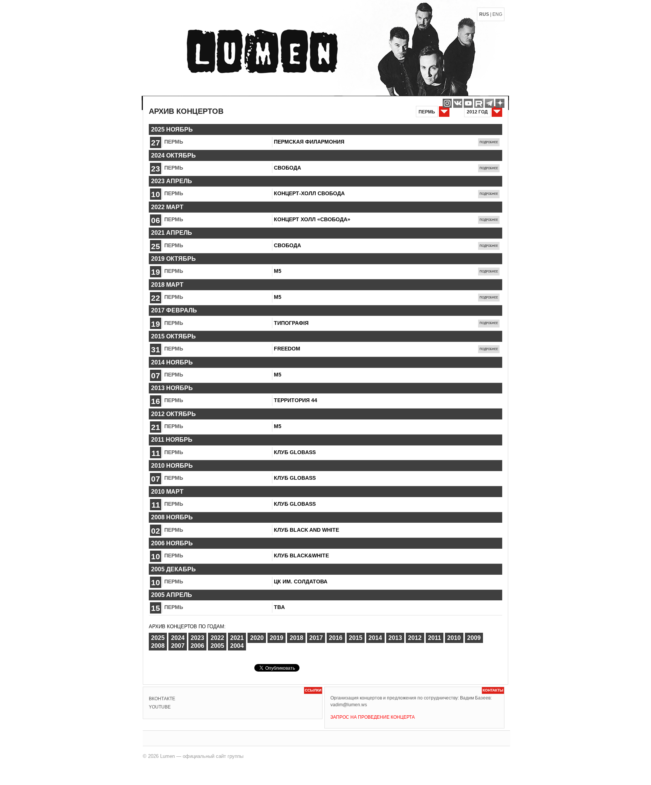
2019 (276, 638)
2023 (197, 638)
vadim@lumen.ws (348, 704)
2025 (158, 638)
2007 (178, 645)
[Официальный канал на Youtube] (468, 103)
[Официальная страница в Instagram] (447, 103)
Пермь (173, 142)
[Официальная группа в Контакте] (457, 103)
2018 (296, 638)
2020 (257, 638)
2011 (434, 638)
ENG (497, 14)
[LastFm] (489, 103)
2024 (178, 638)
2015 (355, 638)
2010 (454, 638)
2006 (197, 645)
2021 (237, 638)
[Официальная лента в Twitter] (478, 103)
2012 (415, 638)
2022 (217, 638)
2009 (474, 638)
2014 (375, 638)
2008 (158, 645)
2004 (237, 645)
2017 (316, 638)
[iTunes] (499, 103)
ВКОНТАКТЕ (162, 698)
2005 (217, 645)
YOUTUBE (160, 707)
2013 (395, 638)
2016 (335, 638)
